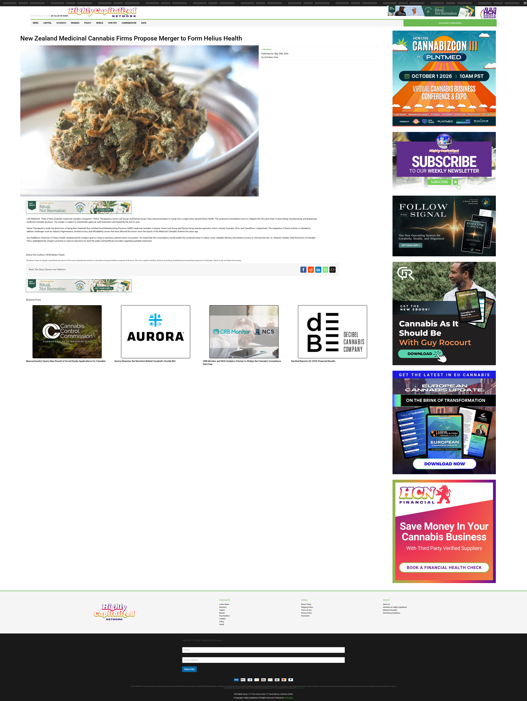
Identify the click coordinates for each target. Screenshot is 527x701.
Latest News (224, 604)
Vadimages (288, 698)
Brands (222, 613)
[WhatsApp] (325, 270)
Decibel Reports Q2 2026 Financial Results (313, 363)
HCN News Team (271, 57)
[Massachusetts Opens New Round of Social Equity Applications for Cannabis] (67, 333)
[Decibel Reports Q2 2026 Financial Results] (332, 333)
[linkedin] (495, 9)
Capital (222, 610)
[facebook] (486, 9)
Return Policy (306, 604)
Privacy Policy (306, 613)
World (221, 624)
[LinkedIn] (318, 270)
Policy (221, 622)
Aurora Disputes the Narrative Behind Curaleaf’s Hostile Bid (144, 363)
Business (223, 607)
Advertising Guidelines (391, 613)
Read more (300, 688)
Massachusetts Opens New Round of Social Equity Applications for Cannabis (66, 363)
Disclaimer (305, 616)
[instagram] (490, 9)
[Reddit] (311, 270)
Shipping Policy (307, 607)
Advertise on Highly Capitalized (395, 607)
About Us (386, 604)
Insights (222, 619)
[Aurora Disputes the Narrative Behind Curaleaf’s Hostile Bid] (155, 333)
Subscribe (189, 669)
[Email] (332, 270)
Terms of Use (306, 610)
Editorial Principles (390, 610)
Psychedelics (224, 616)
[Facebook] (303, 270)
